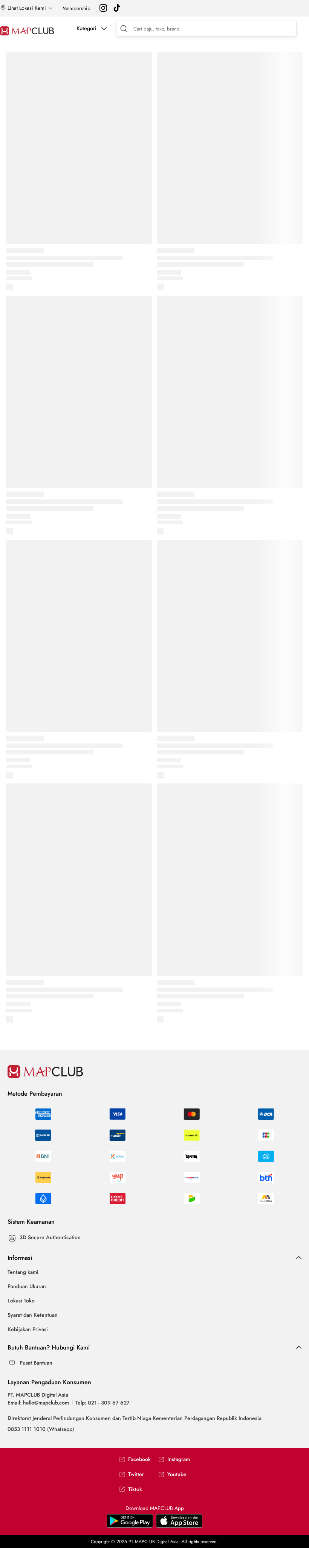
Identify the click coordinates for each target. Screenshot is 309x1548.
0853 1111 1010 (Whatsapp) (41, 1429)
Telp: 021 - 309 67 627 (102, 1402)
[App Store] (130, 1526)
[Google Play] (179, 1526)
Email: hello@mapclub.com (38, 1402)
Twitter (136, 1474)
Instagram (178, 1459)
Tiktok (135, 1489)
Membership (76, 8)
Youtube (177, 1474)
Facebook (139, 1459)
